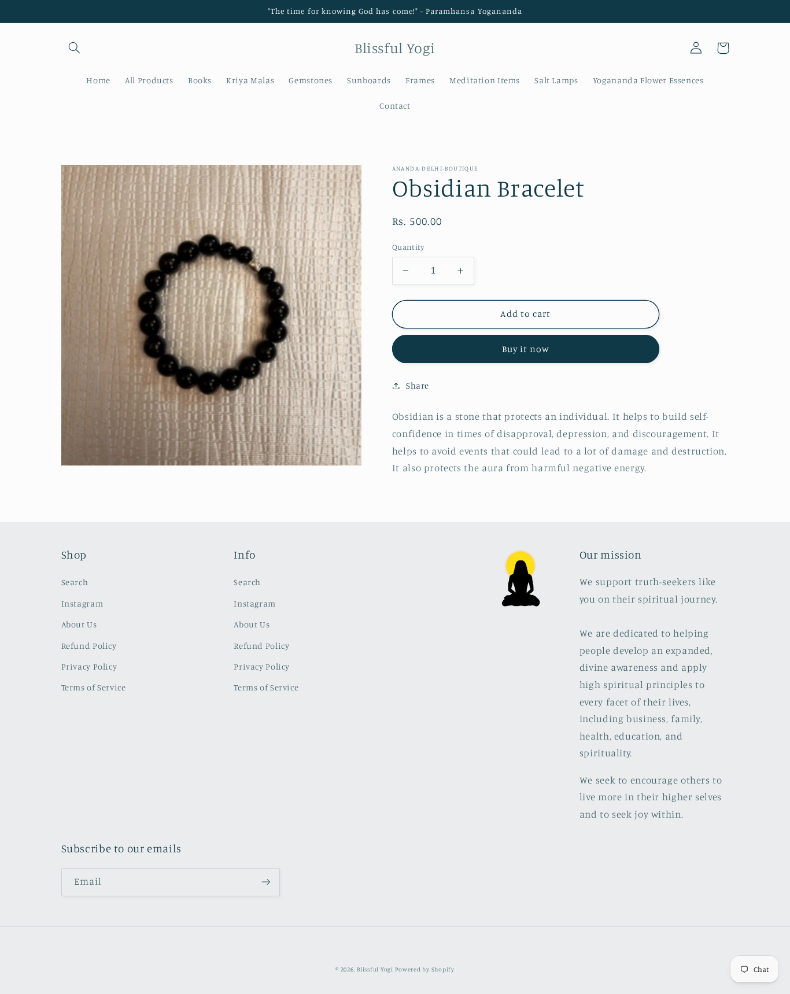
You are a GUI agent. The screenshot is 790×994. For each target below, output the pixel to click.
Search (74, 582)
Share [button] (417, 385)
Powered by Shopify (424, 969)
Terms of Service (93, 687)
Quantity (408, 247)
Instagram (82, 603)
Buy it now (526, 348)
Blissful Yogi (375, 969)
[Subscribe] (265, 882)
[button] (74, 48)
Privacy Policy (89, 666)
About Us (79, 624)
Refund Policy (89, 646)
